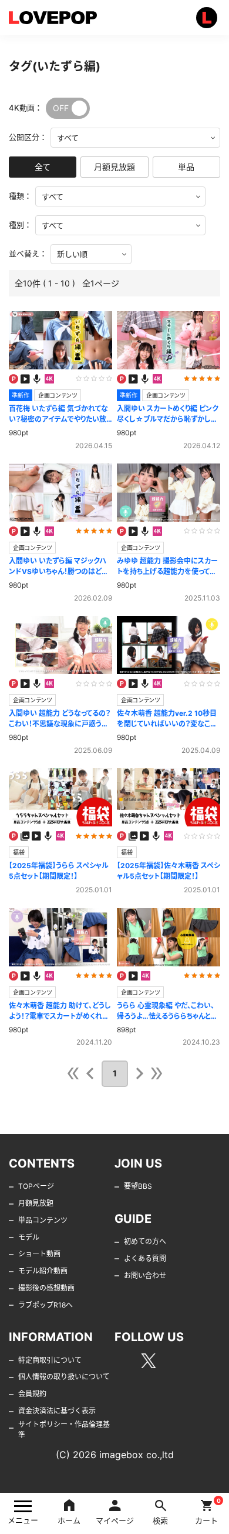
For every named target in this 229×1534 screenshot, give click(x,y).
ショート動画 (39, 1253)
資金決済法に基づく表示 (57, 1410)
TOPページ (36, 1186)
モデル (28, 1237)
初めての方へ (145, 1241)
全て (42, 167)
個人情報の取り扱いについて (64, 1376)
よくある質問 (145, 1258)
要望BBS (138, 1186)
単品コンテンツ (43, 1220)
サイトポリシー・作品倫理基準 (64, 1429)
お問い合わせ (145, 1275)
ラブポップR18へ (45, 1304)
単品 (186, 167)
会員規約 (32, 1393)
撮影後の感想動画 (46, 1287)
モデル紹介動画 (43, 1270)
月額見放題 (114, 167)
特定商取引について (50, 1360)
